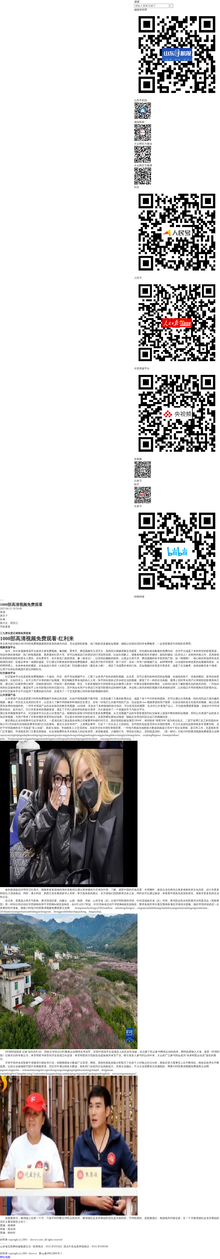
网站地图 (5, 1257)
